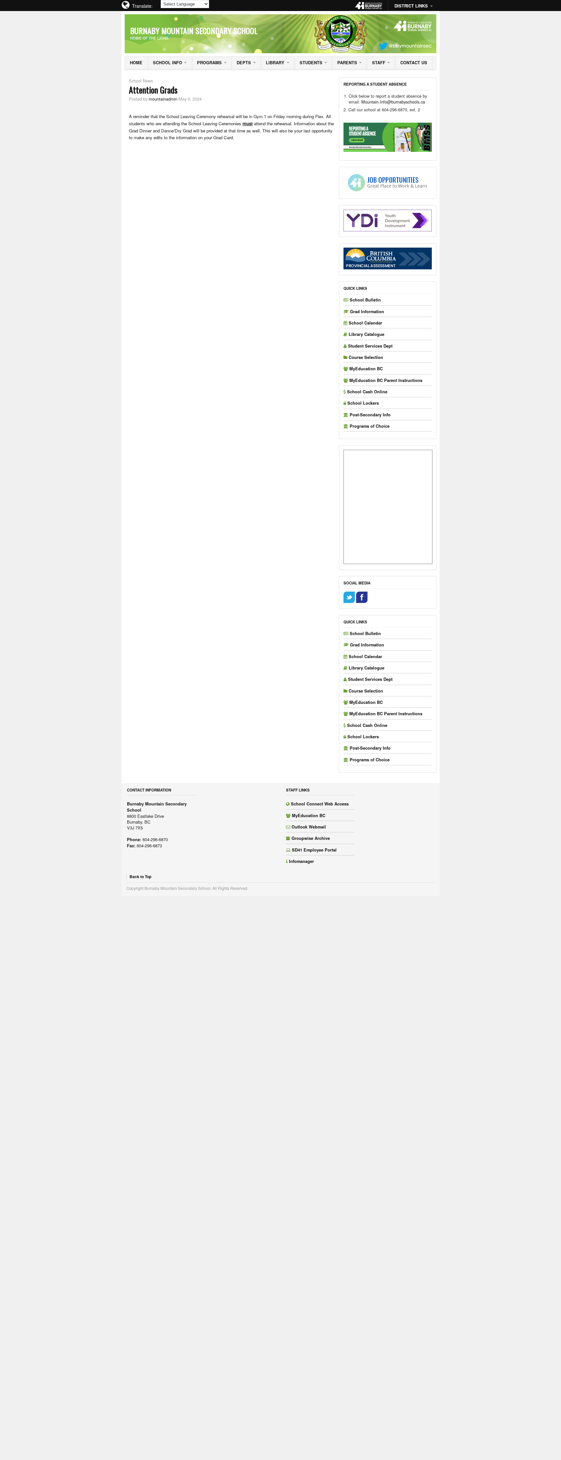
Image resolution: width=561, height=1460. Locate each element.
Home (136, 63)
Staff (378, 63)
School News (141, 81)
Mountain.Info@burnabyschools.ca (393, 102)
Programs (209, 63)
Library (275, 63)
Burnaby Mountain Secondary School (194, 30)
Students (311, 63)
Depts (244, 63)
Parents (347, 63)
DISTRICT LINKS (411, 6)
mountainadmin (163, 99)
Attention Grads (153, 89)
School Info (167, 63)
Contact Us (413, 63)
